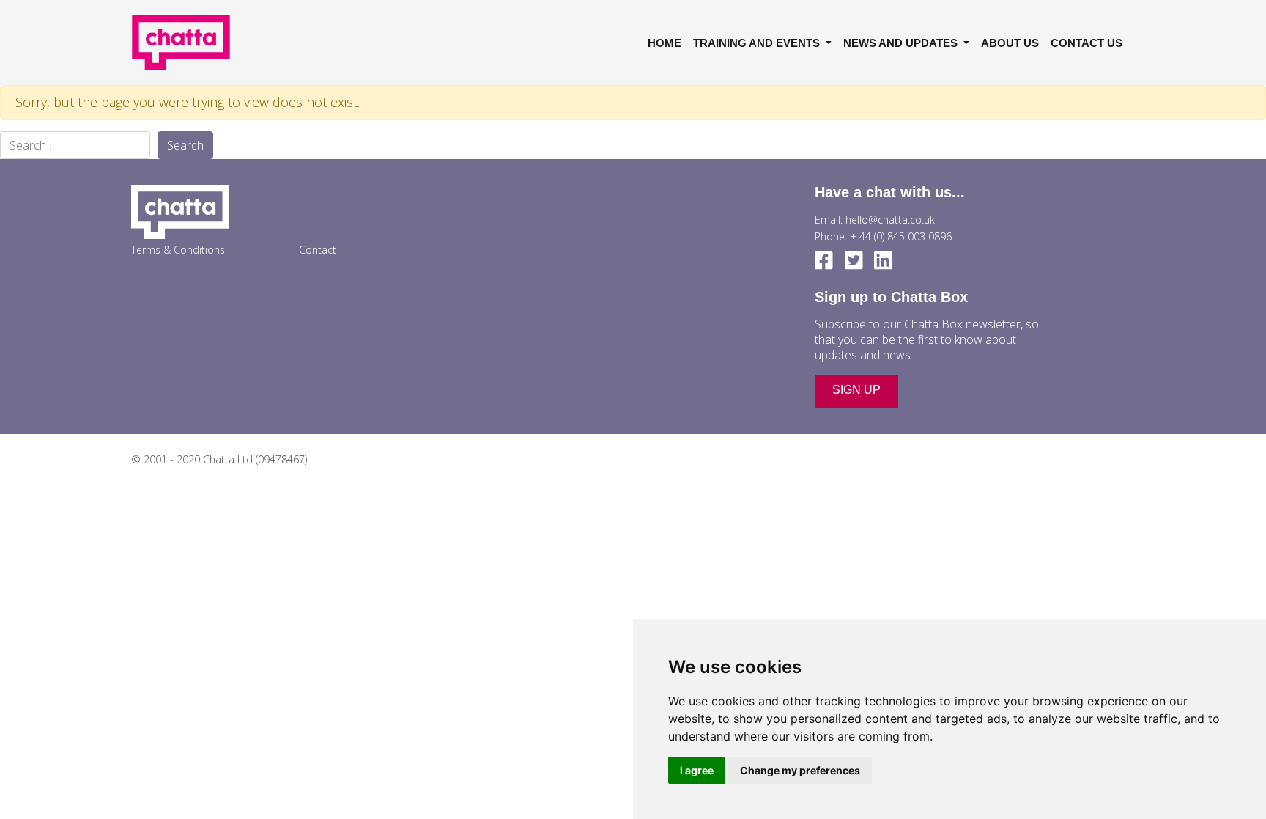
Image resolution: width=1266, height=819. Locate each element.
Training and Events (758, 43)
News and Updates (901, 43)
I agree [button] (697, 770)
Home (664, 43)
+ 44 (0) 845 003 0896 (901, 236)
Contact (317, 250)
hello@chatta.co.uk (890, 220)
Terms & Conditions (178, 250)
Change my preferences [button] (800, 770)
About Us (1010, 43)
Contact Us (1086, 43)
